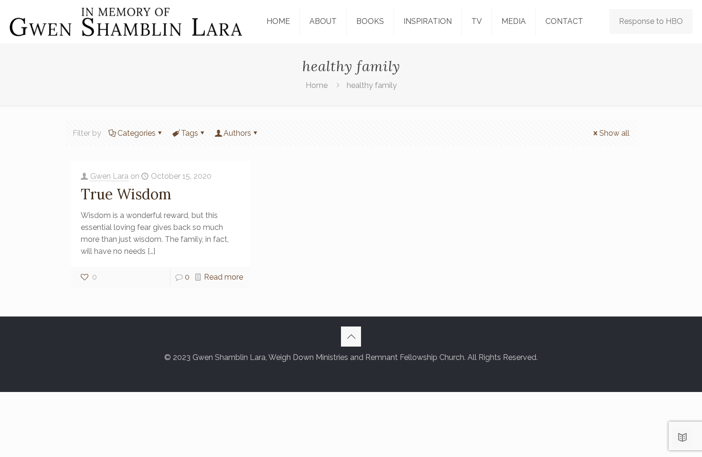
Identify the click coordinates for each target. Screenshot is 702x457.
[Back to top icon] (351, 336)
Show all (614, 133)
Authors (237, 133)
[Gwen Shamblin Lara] (126, 21)
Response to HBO (651, 21)
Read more (223, 277)
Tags (189, 133)
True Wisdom (126, 194)
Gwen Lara (109, 176)
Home (317, 85)
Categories (136, 133)
